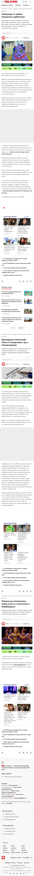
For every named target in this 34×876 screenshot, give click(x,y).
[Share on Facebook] (10, 873)
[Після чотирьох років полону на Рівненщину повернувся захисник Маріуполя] (28, 301)
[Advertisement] (17, 126)
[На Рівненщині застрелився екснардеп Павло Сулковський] (28, 311)
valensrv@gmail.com (7, 789)
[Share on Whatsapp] (17, 873)
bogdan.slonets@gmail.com (9, 792)
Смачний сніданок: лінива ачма (12, 275)
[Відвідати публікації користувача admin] (3, 37)
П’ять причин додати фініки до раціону (15, 268)
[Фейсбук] (23, 858)
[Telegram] (31, 858)
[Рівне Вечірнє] (13, 1)
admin (7, 37)
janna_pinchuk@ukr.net (8, 796)
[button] (3, 1)
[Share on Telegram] (20, 873)
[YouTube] (27, 858)
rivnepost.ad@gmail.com (20, 798)
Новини (5, 11)
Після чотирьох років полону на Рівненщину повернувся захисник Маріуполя (12, 301)
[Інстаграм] (29, 858)
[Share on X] (13, 873)
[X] (25, 858)
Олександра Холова (20, 664)
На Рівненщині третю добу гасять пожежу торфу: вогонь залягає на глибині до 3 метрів (11, 319)
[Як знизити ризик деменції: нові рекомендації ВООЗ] (28, 293)
